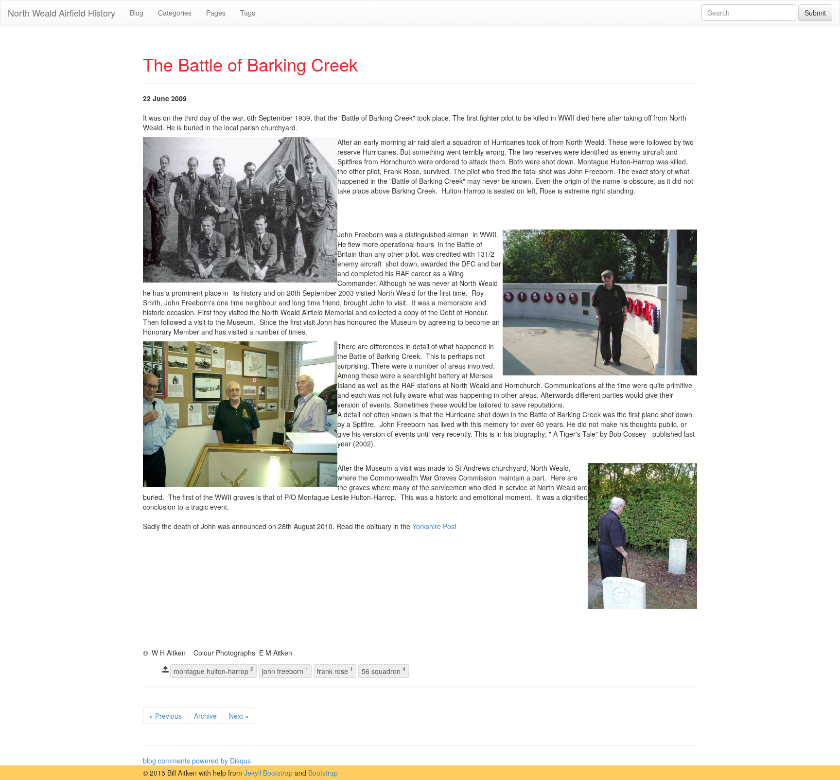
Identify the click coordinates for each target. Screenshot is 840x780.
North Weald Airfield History (61, 12)
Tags (247, 13)
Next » (239, 716)
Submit (815, 13)
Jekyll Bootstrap (268, 773)
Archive (205, 716)
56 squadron (383, 670)
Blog (136, 13)
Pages (216, 13)
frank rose (335, 670)
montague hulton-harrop (213, 670)
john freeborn (285, 670)
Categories (175, 13)
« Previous (165, 716)
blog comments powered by (197, 760)
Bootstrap (323, 773)
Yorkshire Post (434, 526)
